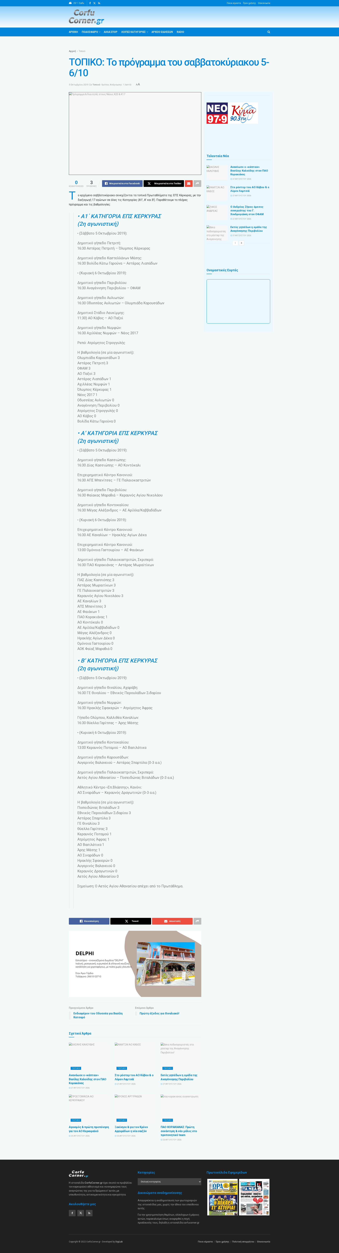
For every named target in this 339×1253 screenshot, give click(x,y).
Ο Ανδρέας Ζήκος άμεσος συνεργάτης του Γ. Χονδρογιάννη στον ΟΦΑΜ (247, 210)
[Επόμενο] (241, 243)
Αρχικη (73, 32)
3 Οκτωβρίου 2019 (78, 84)
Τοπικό (82, 51)
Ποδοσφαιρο (90, 32)
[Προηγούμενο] (235, 243)
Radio (180, 32)
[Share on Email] (189, 183)
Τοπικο (76, 1068)
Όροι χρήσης (249, 3)
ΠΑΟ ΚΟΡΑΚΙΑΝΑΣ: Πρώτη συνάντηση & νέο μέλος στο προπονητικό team (179, 1131)
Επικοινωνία (264, 3)
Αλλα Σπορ (110, 32)
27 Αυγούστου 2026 (80, 1088)
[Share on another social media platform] (197, 183)
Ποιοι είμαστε (234, 3)
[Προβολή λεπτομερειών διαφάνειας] (135, 964)
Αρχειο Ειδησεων (162, 32)
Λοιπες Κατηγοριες (133, 32)
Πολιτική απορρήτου (243, 1241)
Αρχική (72, 51)
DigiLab (119, 1241)
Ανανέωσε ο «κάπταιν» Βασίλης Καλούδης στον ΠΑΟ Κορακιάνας (87, 1079)
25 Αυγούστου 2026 (80, 1136)
